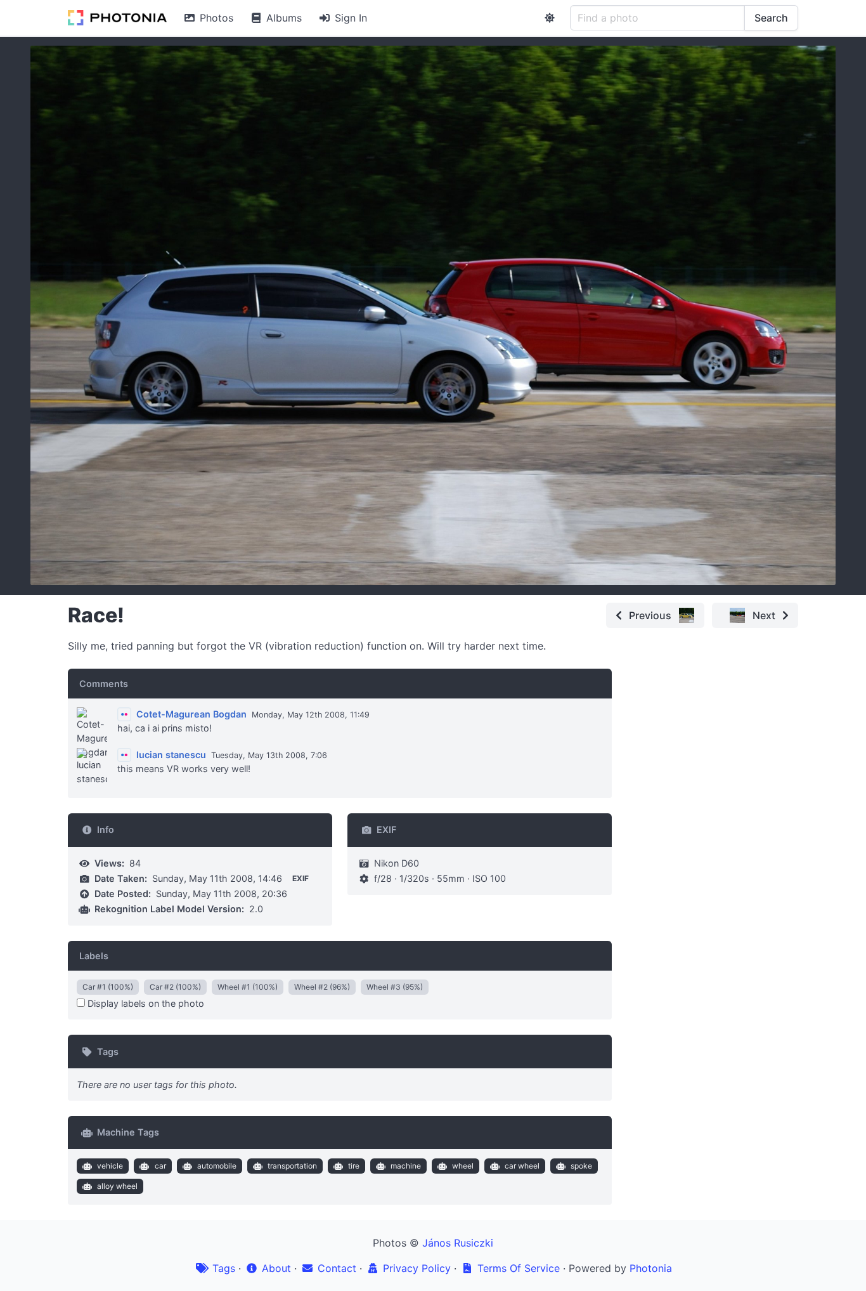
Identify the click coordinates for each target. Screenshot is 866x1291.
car (160, 1165)
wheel (463, 1165)
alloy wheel (117, 1186)
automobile (216, 1165)
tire (353, 1165)
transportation (292, 1165)
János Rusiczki (457, 1242)
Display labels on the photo (144, 1003)
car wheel (522, 1165)
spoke (581, 1165)
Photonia (651, 1268)
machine (406, 1165)
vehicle (110, 1165)
